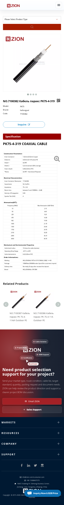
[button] (59, 5)
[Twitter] (35, 465)
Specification (13, 136)
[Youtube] (42, 465)
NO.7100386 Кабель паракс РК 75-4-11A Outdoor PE (43, 317)
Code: (5, 114)
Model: (6, 106)
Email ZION (34, 401)
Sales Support (34, 409)
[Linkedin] (28, 465)
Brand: (5, 110)
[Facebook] (21, 465)
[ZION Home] (13, 5)
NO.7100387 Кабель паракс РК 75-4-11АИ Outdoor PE (20, 317)
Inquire (22, 124)
